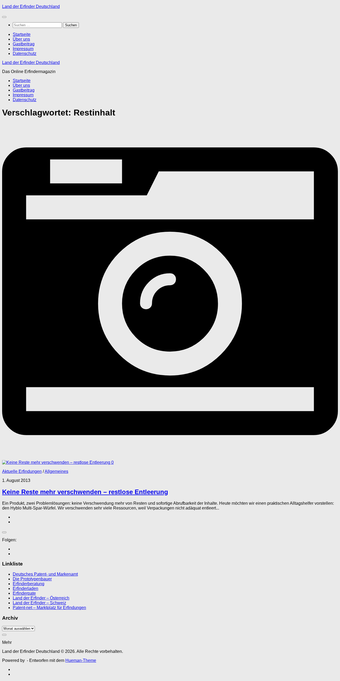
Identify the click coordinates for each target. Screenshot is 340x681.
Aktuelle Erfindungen (22, 471)
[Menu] (4, 17)
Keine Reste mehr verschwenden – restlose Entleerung (85, 491)
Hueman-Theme (80, 660)
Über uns (21, 39)
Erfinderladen (25, 588)
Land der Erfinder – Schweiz (39, 603)
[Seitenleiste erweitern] (4, 532)
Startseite (22, 34)
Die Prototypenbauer (32, 579)
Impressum (23, 48)
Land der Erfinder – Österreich (41, 598)
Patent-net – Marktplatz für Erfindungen (49, 607)
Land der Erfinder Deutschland (31, 6)
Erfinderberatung (28, 583)
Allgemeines (56, 471)
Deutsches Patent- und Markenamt (45, 574)
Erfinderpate (24, 593)
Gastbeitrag (24, 44)
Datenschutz (24, 53)
